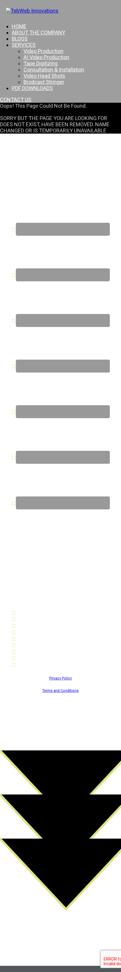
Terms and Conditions (60, 691)
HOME (19, 26)
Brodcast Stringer (43, 82)
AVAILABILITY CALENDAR (45, 658)
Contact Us (29, 652)
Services (24, 45)
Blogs (20, 39)
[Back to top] (60, 969)
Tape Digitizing (40, 63)
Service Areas (32, 645)
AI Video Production (46, 57)
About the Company (38, 32)
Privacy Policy (60, 678)
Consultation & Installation (53, 70)
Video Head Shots (44, 76)
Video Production (43, 51)
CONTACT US (15, 100)
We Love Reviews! (37, 665)
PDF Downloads (32, 88)
